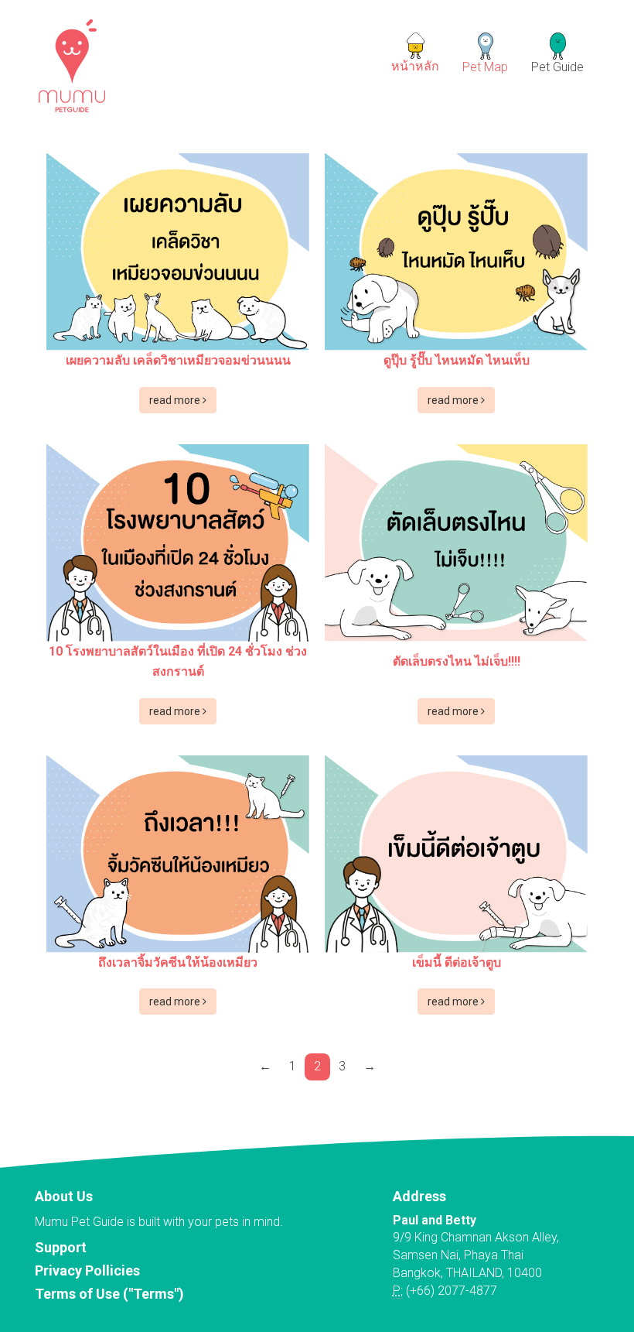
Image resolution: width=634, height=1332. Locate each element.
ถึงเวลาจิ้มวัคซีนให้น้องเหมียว (177, 962)
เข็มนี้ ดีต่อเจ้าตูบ (456, 962)
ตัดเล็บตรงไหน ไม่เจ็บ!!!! (456, 661)
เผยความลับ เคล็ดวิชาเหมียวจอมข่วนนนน (178, 360)
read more (176, 400)
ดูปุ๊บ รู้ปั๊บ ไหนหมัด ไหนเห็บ (456, 360)
